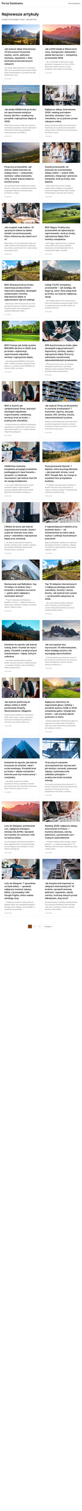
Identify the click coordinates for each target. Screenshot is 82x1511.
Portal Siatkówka (12, 3)
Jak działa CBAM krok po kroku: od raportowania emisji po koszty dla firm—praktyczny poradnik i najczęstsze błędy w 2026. (20, 115)
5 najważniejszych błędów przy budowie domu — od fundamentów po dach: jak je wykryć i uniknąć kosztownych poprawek (61, 532)
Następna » (48, 926)
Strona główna (74, 3)
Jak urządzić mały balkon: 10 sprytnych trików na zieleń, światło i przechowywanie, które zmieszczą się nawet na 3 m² (20, 233)
